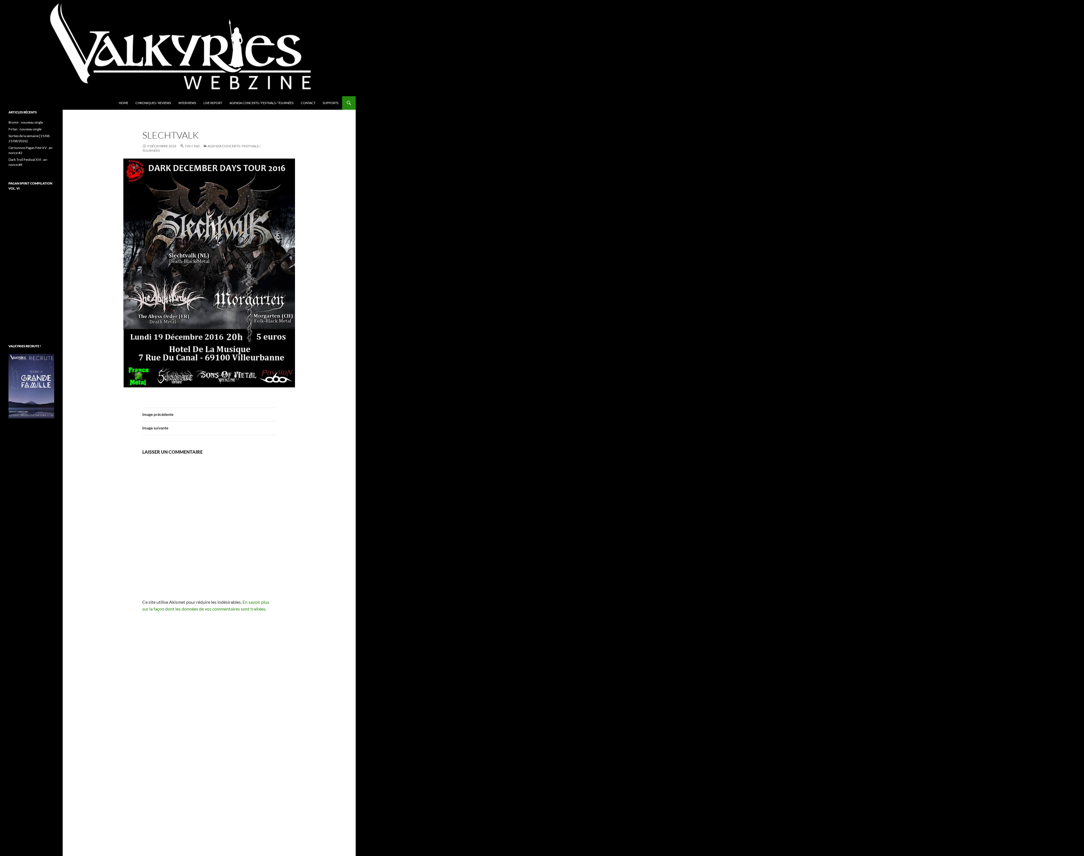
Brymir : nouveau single (25, 122)
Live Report (213, 103)
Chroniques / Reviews (153, 103)
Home (123, 103)
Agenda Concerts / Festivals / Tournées (262, 103)
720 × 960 (192, 146)
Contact (308, 103)
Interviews (187, 103)
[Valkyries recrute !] (31, 385)
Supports (330, 103)
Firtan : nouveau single (24, 129)
